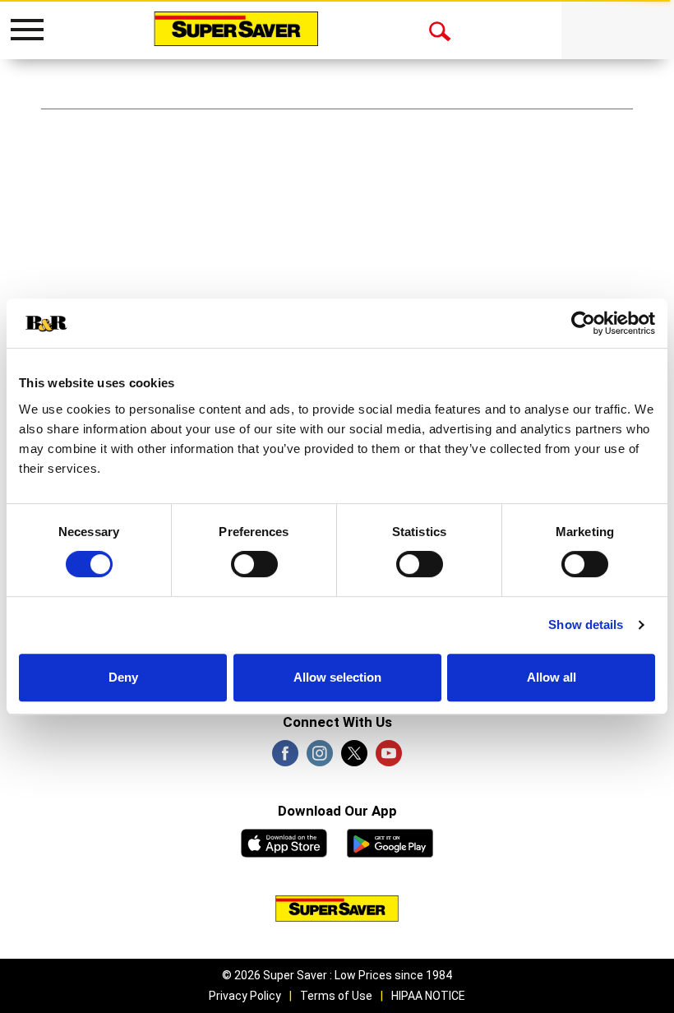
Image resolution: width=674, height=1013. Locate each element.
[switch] (254, 564)
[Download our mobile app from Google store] (390, 841)
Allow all (551, 677)
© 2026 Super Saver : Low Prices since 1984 (337, 975)
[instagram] (320, 758)
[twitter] (354, 758)
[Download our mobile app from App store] (284, 841)
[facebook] (285, 758)
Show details (585, 624)
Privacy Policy (245, 995)
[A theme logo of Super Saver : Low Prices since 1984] (236, 29)
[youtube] (389, 758)
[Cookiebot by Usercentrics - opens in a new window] (583, 323)
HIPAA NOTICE (428, 995)
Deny (123, 677)
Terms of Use (336, 995)
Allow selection (337, 677)
